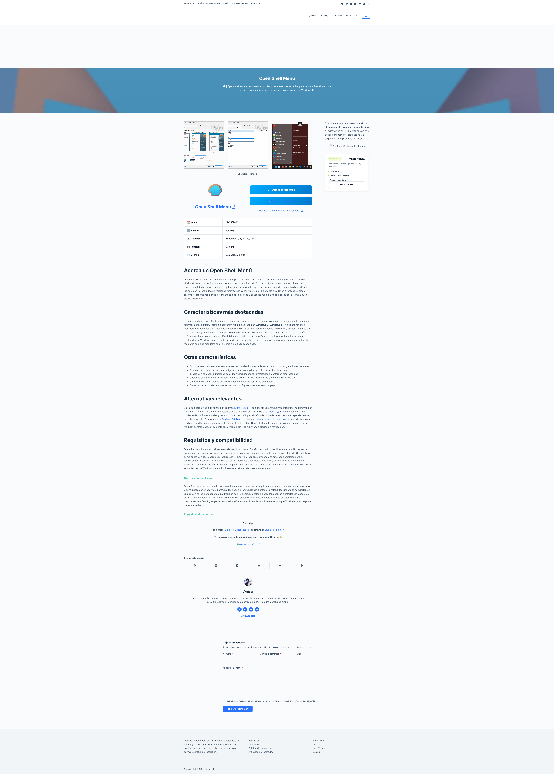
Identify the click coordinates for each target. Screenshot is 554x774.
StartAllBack (241, 407)
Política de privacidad (209, 3)
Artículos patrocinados (235, 3)
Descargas (241, 529)
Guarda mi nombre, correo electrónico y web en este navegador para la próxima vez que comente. (271, 701)
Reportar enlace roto (270, 210)
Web (299, 653)
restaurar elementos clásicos (270, 419)
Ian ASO (317, 744)
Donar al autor (293, 210)
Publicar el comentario (238, 708)
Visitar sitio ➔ (346, 184)
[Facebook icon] (239, 609)
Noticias (324, 16)
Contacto (256, 3)
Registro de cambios (282, 201)
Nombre (228, 653)
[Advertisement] (277, 46)
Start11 (273, 411)
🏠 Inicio (312, 16)
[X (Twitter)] (355, 4)
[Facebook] (342, 4)
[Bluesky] (360, 4)
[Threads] (351, 4)
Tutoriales (351, 16)
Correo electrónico (270, 653)
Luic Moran (319, 748)
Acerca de (189, 3)
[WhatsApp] (301, 565)
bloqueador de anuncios (338, 127)
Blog (228, 529)
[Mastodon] (347, 4)
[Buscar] (369, 4)
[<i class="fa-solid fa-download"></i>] (366, 16)
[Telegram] (280, 565)
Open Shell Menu (213, 206)
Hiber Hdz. (318, 740)
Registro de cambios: (200, 514)
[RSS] (364, 4)
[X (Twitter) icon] (245, 609)
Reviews (338, 16)
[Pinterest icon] (257, 609)
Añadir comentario (233, 667)
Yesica (316, 751)
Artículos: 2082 (248, 616)
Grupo (268, 529)
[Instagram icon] (251, 609)
